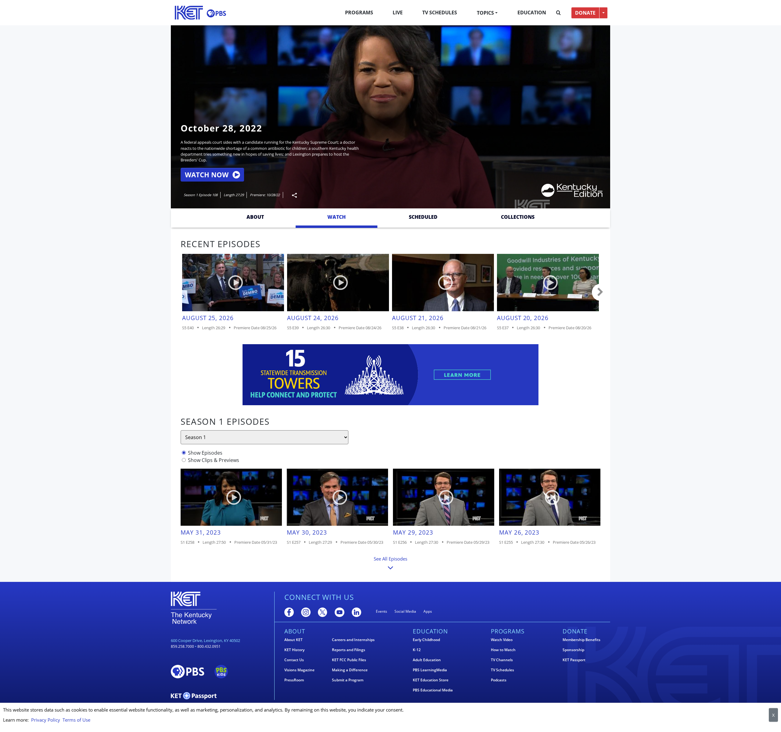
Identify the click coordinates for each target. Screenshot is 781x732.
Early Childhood (426, 639)
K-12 (417, 649)
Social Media (405, 611)
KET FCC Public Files (349, 660)
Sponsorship (573, 649)
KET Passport (574, 660)
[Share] (292, 195)
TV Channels (502, 660)
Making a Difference (350, 670)
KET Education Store (430, 680)
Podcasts (498, 680)
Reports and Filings (348, 649)
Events (381, 611)
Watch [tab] (336, 217)
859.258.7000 (182, 646)
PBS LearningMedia (430, 670)
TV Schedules (439, 12)
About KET (293, 639)
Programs (359, 12)
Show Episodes (205, 452)
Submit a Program (347, 680)
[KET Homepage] (189, 13)
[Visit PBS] (216, 13)
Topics (485, 12)
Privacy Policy (45, 720)
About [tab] (255, 217)
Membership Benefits (581, 639)
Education (531, 12)
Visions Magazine (299, 670)
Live (398, 12)
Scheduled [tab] (423, 217)
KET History (294, 649)
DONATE (585, 12)
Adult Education (427, 660)
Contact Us (294, 660)
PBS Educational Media (433, 690)
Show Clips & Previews (213, 460)
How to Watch (503, 649)
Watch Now (207, 174)
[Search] (558, 13)
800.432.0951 (209, 646)
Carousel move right (600, 292)
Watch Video (502, 639)
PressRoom (294, 680)
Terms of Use (76, 720)
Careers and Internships (353, 639)
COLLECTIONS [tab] (517, 217)
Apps (427, 611)
